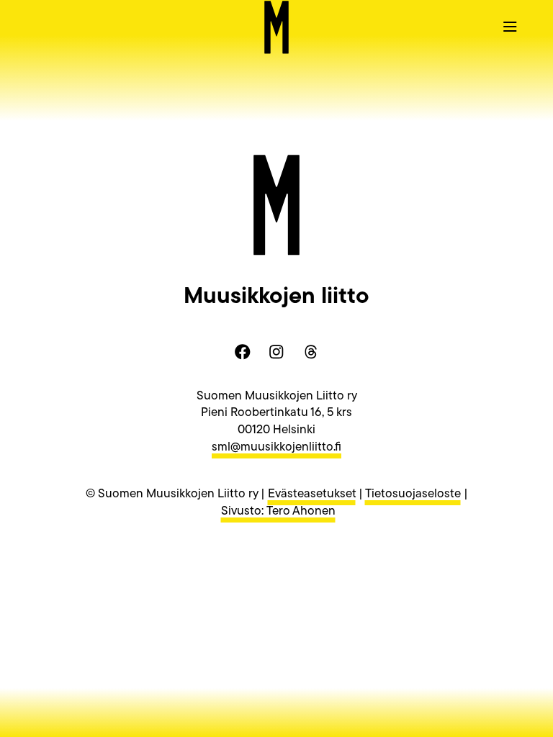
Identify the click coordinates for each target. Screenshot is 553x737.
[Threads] (310, 352)
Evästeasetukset (312, 494)
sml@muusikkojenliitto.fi (276, 447)
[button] (510, 26)
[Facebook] (243, 352)
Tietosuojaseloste (413, 494)
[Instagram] (276, 352)
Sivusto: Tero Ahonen (278, 511)
